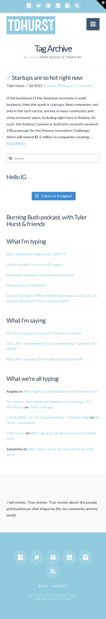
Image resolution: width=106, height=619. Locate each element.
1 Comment (83, 85)
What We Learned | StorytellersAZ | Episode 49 (44, 359)
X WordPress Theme (53, 599)
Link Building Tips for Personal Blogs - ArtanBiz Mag (47, 417)
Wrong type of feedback (26, 285)
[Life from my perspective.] (30, 25)
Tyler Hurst (15, 433)
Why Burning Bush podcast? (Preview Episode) (43, 333)
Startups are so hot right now (47, 77)
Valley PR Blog (58, 85)
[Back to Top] (98, 611)
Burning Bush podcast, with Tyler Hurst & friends (46, 220)
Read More (15, 143)
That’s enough (41, 407)
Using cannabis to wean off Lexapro (35, 264)
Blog (43, 586)
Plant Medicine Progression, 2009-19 (36, 254)
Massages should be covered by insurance (40, 275)
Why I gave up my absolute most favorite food (60, 391)
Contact (59, 586)
